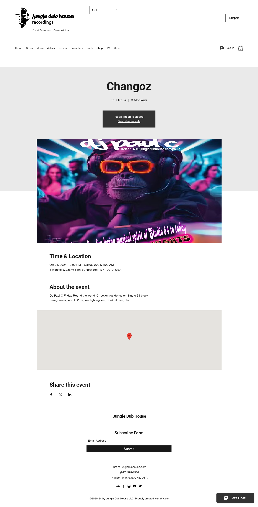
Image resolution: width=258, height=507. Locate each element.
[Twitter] (140, 486)
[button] (117, 48)
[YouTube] (135, 486)
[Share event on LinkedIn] (70, 394)
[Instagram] (129, 486)
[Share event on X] (60, 394)
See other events (129, 121)
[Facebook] (123, 486)
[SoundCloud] (118, 486)
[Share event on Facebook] (51, 394)
